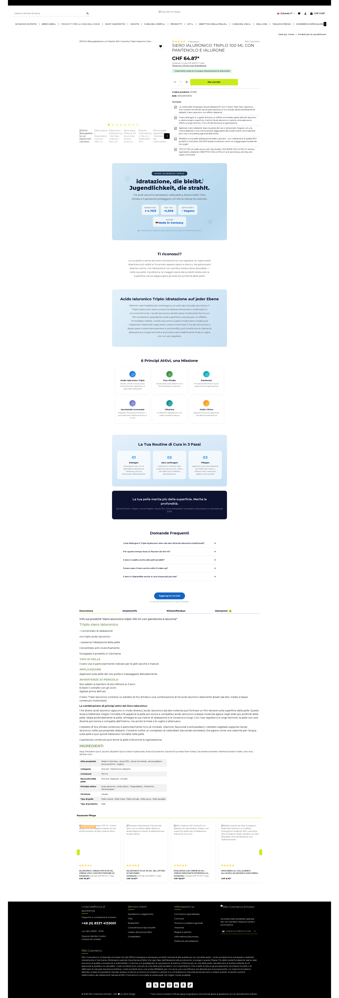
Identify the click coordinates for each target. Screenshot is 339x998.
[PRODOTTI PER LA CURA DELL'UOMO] (81, 24)
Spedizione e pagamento (140, 914)
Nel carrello (214, 82)
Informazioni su (184, 906)
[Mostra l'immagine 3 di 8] (117, 125)
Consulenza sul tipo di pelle (141, 927)
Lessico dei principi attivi (140, 932)
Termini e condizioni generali (188, 923)
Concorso (179, 918)
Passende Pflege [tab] (86, 815)
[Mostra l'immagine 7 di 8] (133, 125)
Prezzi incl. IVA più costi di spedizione (189, 65)
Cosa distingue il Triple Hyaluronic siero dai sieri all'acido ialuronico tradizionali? (169, 543)
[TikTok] (190, 985)
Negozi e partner (182, 932)
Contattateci (134, 936)
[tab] (99, 611)
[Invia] (254, 931)
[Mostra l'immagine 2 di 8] (113, 125)
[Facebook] (148, 985)
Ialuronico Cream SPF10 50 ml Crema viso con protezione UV (97, 872)
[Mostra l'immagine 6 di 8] (129, 125)
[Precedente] (77, 852)
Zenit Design (129, 994)
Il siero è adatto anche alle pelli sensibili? (169, 559)
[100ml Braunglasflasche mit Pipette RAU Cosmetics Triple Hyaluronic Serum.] (123, 83)
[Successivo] (167, 136)
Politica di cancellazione (186, 941)
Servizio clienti (137, 906)
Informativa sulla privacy (186, 936)
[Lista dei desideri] (299, 13)
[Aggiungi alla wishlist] (161, 46)
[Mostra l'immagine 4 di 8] (121, 125)
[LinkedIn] (176, 985)
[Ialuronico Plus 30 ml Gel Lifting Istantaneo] (145, 843)
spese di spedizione (189, 994)
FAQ (130, 918)
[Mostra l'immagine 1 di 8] (109, 125)
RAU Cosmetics (252, 41)
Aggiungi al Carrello (169, 596)
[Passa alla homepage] (169, 13)
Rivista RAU (133, 923)
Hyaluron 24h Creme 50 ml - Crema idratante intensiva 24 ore (191, 872)
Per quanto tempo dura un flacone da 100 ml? (169, 551)
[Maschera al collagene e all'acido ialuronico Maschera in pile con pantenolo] (240, 843)
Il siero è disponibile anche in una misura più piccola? (169, 576)
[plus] (187, 82)
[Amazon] (183, 985)
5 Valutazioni (193, 41)
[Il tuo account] (305, 13)
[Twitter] (155, 985)
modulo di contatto (91, 939)
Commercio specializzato (187, 914)
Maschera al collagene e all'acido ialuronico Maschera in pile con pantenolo (239, 872)
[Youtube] (162, 985)
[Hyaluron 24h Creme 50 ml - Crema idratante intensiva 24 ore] (193, 843)
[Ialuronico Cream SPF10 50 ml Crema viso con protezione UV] (98, 843)
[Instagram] (169, 985)
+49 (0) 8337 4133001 (99, 923)
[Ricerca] (88, 13)
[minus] (175, 82)
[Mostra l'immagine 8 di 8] (138, 125)
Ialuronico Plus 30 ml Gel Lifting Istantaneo (145, 872)
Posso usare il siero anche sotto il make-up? (169, 568)
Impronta (179, 927)
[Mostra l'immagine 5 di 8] (125, 125)
